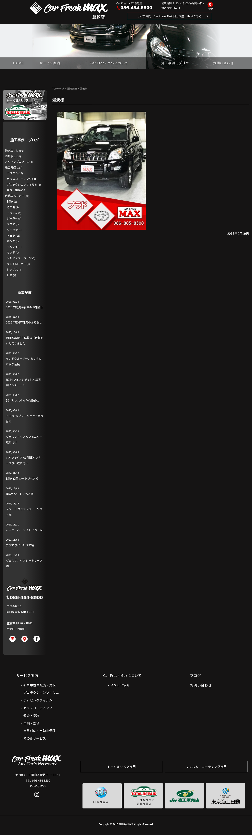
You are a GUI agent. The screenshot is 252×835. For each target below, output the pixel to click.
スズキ (11, 224)
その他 (11, 207)
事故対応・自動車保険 (39, 730)
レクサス (12, 269)
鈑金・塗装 (31, 715)
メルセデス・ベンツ (19, 258)
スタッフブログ (14, 162)
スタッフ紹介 (120, 685)
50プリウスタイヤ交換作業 (22, 400)
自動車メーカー (14, 196)
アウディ (12, 213)
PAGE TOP (242, 824)
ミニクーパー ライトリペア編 (24, 530)
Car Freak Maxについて (109, 63)
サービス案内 (50, 63)
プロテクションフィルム (22, 184)
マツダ (11, 252)
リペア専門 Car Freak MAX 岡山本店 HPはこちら (169, 16)
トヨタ (11, 235)
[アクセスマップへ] (210, 6)
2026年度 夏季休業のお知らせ (24, 307)
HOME (18, 63)
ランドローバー (16, 264)
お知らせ (10, 156)
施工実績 (10, 167)
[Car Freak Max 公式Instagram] (37, 797)
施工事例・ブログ (175, 63)
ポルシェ (12, 247)
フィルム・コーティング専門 (206, 766)
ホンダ (11, 241)
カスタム (12, 173)
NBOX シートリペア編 (19, 494)
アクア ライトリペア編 (20, 545)
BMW (10, 201)
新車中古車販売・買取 (39, 685)
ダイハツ (12, 230)
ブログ (195, 675)
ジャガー (12, 218)
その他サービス (34, 738)
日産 (9, 275)
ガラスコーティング (19, 179)
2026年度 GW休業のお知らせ (24, 322)
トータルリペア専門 (121, 766)
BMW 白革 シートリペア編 (22, 478)
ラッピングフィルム (38, 700)
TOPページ (58, 88)
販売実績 (72, 88)
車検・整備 (14, 190)
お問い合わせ (223, 63)
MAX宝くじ (12, 150)
